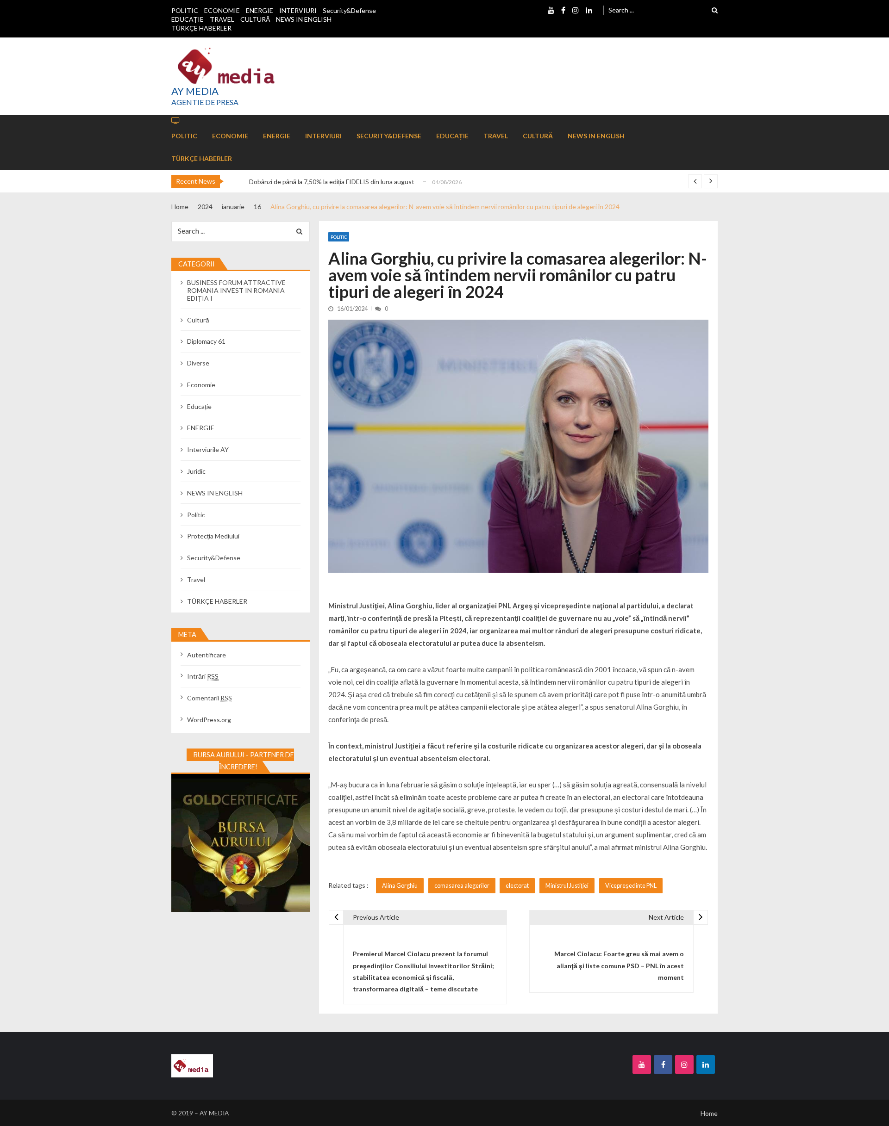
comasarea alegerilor (461, 885)
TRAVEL (222, 19)
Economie (201, 385)
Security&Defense (349, 10)
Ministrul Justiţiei (566, 885)
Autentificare (206, 655)
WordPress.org (209, 720)
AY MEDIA (195, 91)
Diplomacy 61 (206, 341)
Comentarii (209, 698)
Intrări (203, 676)
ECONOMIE (222, 10)
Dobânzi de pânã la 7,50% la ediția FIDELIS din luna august (331, 182)
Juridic (196, 471)
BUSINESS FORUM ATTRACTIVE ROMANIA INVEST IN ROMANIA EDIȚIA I (236, 290)
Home (709, 1113)
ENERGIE (259, 10)
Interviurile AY (208, 449)
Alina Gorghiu (400, 885)
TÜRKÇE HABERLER (201, 28)
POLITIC (184, 10)
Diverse (198, 363)
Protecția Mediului (213, 536)
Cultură (198, 320)
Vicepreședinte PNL (631, 885)
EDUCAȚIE (187, 19)
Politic (339, 237)
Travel (196, 579)
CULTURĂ (255, 19)
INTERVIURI (298, 10)
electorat (517, 885)
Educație (199, 406)
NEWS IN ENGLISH (304, 19)
